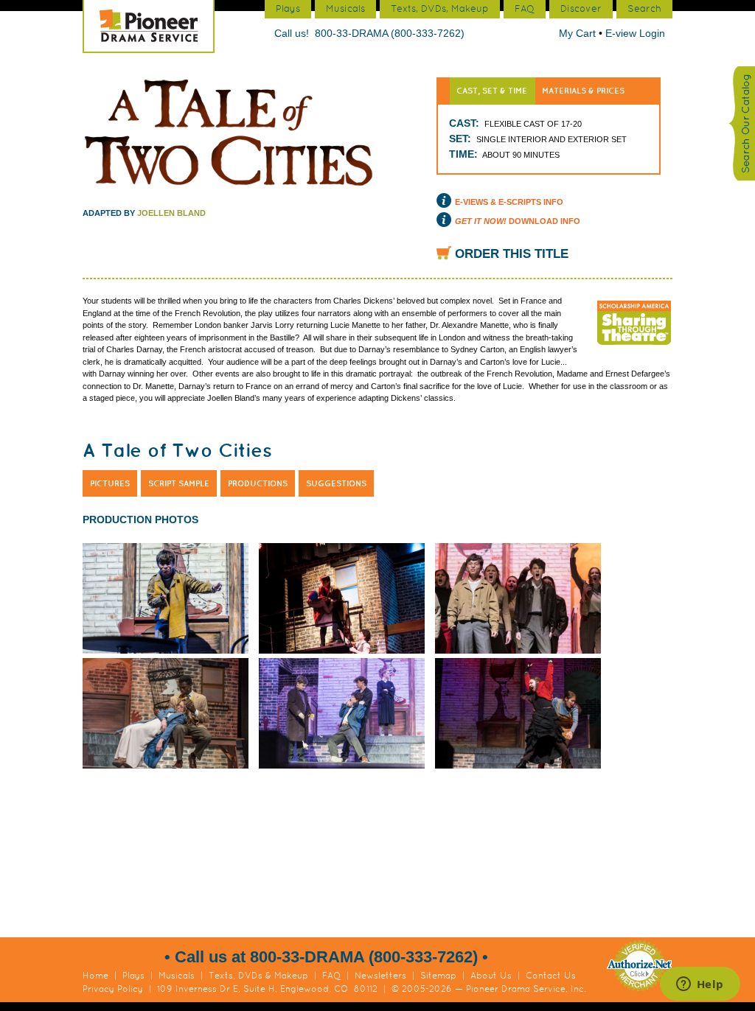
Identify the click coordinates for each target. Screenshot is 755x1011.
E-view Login (635, 33)
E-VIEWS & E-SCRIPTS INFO (509, 201)
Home (95, 975)
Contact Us (551, 975)
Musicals (177, 975)
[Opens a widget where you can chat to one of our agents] (699, 985)
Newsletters (380, 975)
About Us (491, 975)
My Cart (579, 33)
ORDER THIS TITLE (511, 254)
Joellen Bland (171, 213)
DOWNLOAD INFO (517, 221)
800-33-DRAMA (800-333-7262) (390, 33)
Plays (133, 975)
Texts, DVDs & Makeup (258, 975)
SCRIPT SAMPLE (178, 483)
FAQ (331, 975)
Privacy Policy (113, 989)
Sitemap (438, 975)
